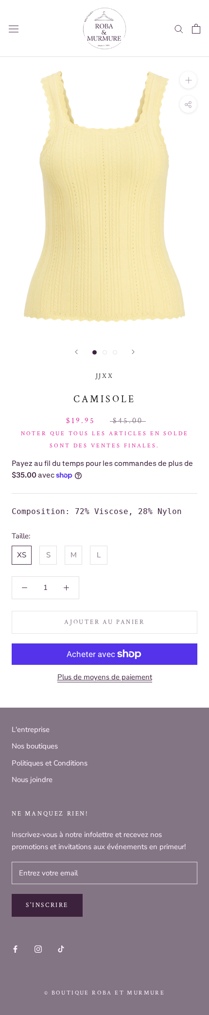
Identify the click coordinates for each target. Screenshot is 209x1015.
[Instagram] (38, 949)
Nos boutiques (35, 746)
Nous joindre (32, 779)
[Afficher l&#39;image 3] (115, 352)
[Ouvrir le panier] (196, 29)
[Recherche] (178, 28)
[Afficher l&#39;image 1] (94, 352)
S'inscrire (47, 905)
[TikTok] (61, 949)
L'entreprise (31, 729)
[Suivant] (133, 352)
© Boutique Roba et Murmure (104, 993)
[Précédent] (76, 352)
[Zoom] (188, 80)
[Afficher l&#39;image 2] (105, 352)
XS (21, 555)
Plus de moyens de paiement (104, 677)
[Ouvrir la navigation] (13, 29)
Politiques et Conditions (49, 763)
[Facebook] (15, 949)
